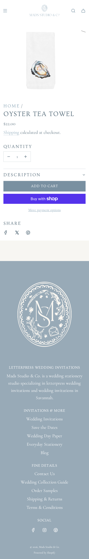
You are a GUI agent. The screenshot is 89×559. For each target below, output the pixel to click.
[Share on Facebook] (6, 233)
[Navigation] (5, 11)
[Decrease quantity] (9, 157)
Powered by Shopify (44, 552)
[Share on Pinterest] (28, 233)
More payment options (44, 210)
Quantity (17, 146)
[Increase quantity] (26, 157)
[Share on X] (17, 233)
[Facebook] (33, 530)
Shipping (11, 132)
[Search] (73, 11)
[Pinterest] (56, 530)
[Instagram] (44, 530)
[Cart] (83, 11)
